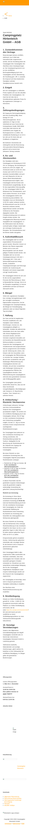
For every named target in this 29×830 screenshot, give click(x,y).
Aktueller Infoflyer (9, 805)
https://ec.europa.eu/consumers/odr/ (17, 610)
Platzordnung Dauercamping (12, 798)
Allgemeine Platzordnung (11, 796)
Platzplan (7, 803)
